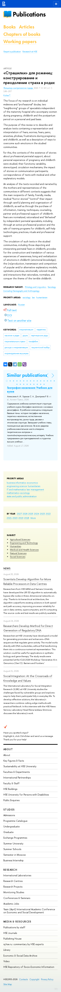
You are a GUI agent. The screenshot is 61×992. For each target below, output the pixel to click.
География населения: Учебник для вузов (29, 389)
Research (10, 869)
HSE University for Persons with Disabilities (26, 794)
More (33, 517)
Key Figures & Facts (13, 760)
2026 (25, 513)
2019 (20, 517)
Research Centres (13, 881)
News (7, 568)
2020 (15, 517)
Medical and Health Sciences (24, 549)
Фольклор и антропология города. (18, 88)
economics (32, 482)
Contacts (23, 979)
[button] (6, 381)
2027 (19, 513)
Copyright (34, 979)
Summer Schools (12, 849)
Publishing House (12, 938)
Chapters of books (21, 34)
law (28, 489)
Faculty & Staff (11, 783)
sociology (25, 492)
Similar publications (27, 375)
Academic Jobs (11, 903)
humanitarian (34, 486)
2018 (26, 517)
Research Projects (12, 886)
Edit (56, 988)
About (8, 749)
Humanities (15, 546)
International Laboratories (17, 875)
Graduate (8, 832)
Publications (29, 14)
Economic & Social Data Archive (20, 955)
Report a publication (12, 51)
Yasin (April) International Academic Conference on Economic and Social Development (29, 911)
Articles (26, 27)
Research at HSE (30, 51)
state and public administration (22, 496)
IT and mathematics (16, 489)
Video (6, 961)
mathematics (13, 492)
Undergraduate (11, 826)
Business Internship (13, 860)
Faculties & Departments (16, 772)
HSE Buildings (10, 789)
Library (6, 949)
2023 (42, 513)
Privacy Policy (47, 979)
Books (9, 27)
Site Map (7, 984)
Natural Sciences (18, 553)
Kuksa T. (7, 95)
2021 (9, 517)
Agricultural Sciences (20, 539)
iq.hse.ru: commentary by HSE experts (23, 944)
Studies (9, 809)
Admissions (9, 815)
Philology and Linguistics (36, 287)
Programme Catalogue (15, 820)
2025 (30, 513)
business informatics (16, 482)
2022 (48, 513)
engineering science (17, 486)
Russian (21, 304)
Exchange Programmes (15, 837)
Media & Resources (17, 921)
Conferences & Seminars (16, 898)
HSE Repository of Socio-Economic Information (28, 966)
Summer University (13, 843)
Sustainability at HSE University (19, 766)
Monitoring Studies (13, 892)
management (37, 489)
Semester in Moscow (14, 854)
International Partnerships (17, 777)
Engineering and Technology (24, 542)
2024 (36, 513)
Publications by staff (14, 927)
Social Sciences (17, 556)
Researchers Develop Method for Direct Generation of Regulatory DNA (28, 628)
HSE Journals (10, 933)
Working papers (19, 41)
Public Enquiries (11, 800)
